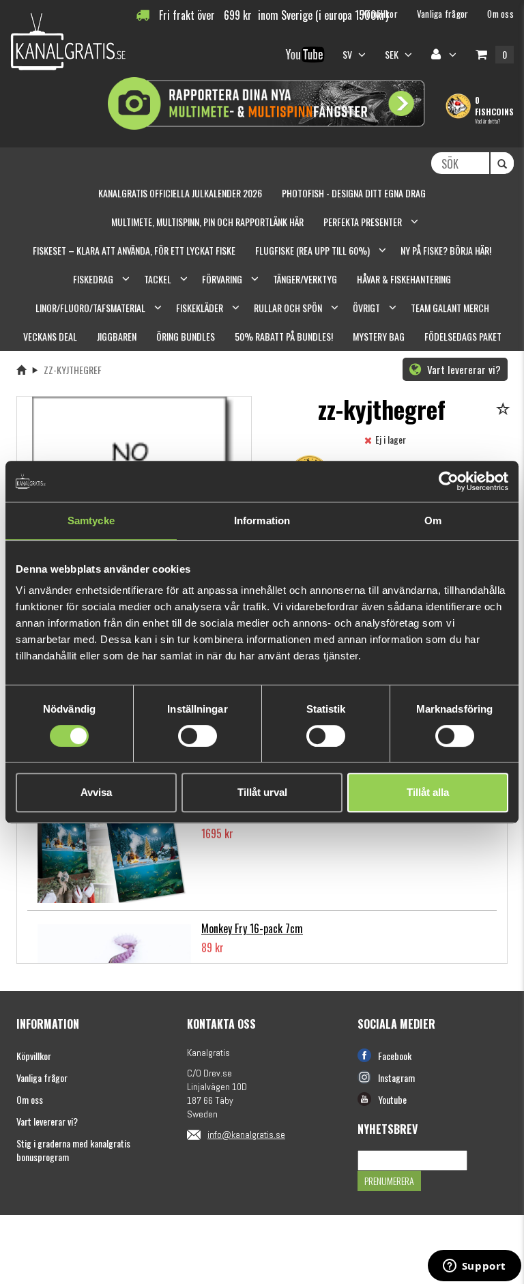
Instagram (396, 1077)
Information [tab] (262, 520)
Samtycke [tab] (91, 520)
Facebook (394, 1055)
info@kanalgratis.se (246, 1134)
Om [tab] (432, 520)
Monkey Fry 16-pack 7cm (252, 928)
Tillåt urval (262, 792)
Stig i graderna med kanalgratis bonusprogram (73, 1150)
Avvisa (96, 792)
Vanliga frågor (42, 1077)
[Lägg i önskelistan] (505, 409)
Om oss (29, 1099)
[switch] (197, 736)
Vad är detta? (487, 121)
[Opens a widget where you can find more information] (474, 1267)
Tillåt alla (428, 792)
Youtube (392, 1099)
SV (349, 54)
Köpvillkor (33, 1055)
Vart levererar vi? (462, 369)
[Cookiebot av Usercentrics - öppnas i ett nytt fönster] (448, 481)
